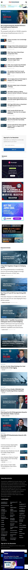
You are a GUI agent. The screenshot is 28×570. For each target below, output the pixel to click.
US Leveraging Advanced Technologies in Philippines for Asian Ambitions (17, 79)
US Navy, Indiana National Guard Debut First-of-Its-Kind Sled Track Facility (17, 119)
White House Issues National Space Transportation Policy (16, 53)
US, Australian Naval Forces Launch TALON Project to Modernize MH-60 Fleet (16, 73)
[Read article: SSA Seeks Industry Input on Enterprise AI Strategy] (3, 86)
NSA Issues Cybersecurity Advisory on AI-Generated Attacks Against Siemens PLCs (17, 98)
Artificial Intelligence (4, 510)
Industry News (22, 506)
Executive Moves (12, 515)
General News (13, 530)
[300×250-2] (12, 191)
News (20, 523)
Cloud (2, 526)
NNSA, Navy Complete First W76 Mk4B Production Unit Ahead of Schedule (17, 65)
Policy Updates (22, 525)
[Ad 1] (12, 211)
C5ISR (2, 522)
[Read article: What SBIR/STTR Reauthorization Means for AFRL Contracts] (14, 425)
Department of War (13, 503)
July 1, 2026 (9, 438)
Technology (22, 533)
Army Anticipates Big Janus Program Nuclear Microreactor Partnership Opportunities (9, 458)
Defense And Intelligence (4, 534)
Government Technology (13, 538)
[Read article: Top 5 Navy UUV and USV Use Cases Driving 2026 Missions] (14, 284)
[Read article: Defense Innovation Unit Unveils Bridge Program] (3, 40)
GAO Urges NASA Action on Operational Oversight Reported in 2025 (17, 105)
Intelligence (22, 508)
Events (11, 513)
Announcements (5, 505)
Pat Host (3, 275)
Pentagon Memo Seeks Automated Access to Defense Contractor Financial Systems (17, 46)
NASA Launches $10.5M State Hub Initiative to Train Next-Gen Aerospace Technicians (17, 112)
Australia (3, 513)
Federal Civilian (6, 11)
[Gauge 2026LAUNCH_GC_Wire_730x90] (14, 6)
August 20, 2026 (11, 82)
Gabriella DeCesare (5, 415)
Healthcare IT (22, 504)
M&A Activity (22, 515)
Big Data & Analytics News (4, 517)
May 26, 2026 (9, 468)
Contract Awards (3, 529)
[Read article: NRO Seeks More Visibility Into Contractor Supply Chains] (3, 59)
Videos (20, 535)
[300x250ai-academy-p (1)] (12, 169)
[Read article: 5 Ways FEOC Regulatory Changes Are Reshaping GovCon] (14, 257)
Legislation (21, 513)
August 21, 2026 (11, 29)
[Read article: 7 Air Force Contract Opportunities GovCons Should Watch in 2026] (23, 446)
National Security (21, 520)
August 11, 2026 (14, 415)
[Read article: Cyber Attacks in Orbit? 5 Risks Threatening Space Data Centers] (23, 466)
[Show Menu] (1, 2)
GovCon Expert (13, 532)
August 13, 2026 (10, 275)
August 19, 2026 (11, 129)
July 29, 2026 (10, 345)
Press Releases (22, 527)
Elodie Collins (5, 329)
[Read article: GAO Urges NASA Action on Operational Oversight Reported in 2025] (3, 105)
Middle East (22, 517)
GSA (20, 502)
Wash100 (21, 537)
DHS (11, 505)
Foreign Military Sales (14, 527)
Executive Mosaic (10, 565)
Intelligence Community (22, 511)
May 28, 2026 (9, 462)
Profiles (21, 529)
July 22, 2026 (9, 369)
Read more (5, 35)
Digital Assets (13, 507)
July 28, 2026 (9, 392)
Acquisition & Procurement (4, 503)
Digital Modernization (13, 510)
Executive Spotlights (12, 519)
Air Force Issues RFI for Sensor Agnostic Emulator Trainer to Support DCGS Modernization (17, 126)
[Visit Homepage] (14, 2)
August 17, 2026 (12, 329)
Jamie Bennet (4, 29)
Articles (4, 262)
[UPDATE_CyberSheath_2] (12, 233)
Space (20, 531)
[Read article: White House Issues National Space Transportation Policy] (3, 53)
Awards (2, 515)
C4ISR (2, 520)
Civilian (3, 524)
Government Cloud (13, 535)
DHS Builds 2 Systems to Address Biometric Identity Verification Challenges (17, 92)
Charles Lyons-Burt (6, 302)
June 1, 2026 (13, 448)
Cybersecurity (4, 532)
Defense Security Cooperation (4, 539)
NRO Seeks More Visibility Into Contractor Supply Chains (15, 59)
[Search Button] (26, 2)
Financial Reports (12, 524)
